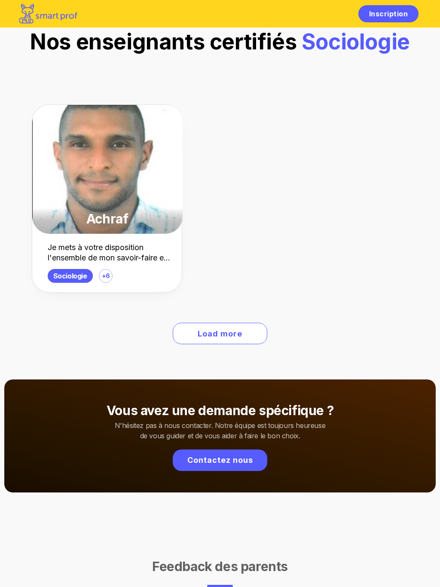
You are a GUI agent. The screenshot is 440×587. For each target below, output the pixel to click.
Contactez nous (220, 460)
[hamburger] (342, 13)
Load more (220, 333)
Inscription (388, 13)
